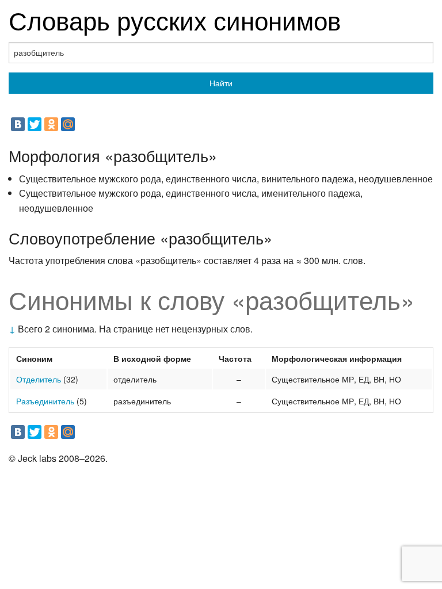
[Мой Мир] (68, 124)
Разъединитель (45, 401)
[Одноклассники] (51, 124)
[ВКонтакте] (18, 124)
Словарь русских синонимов (175, 19)
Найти (221, 83)
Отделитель (38, 379)
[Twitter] (34, 124)
